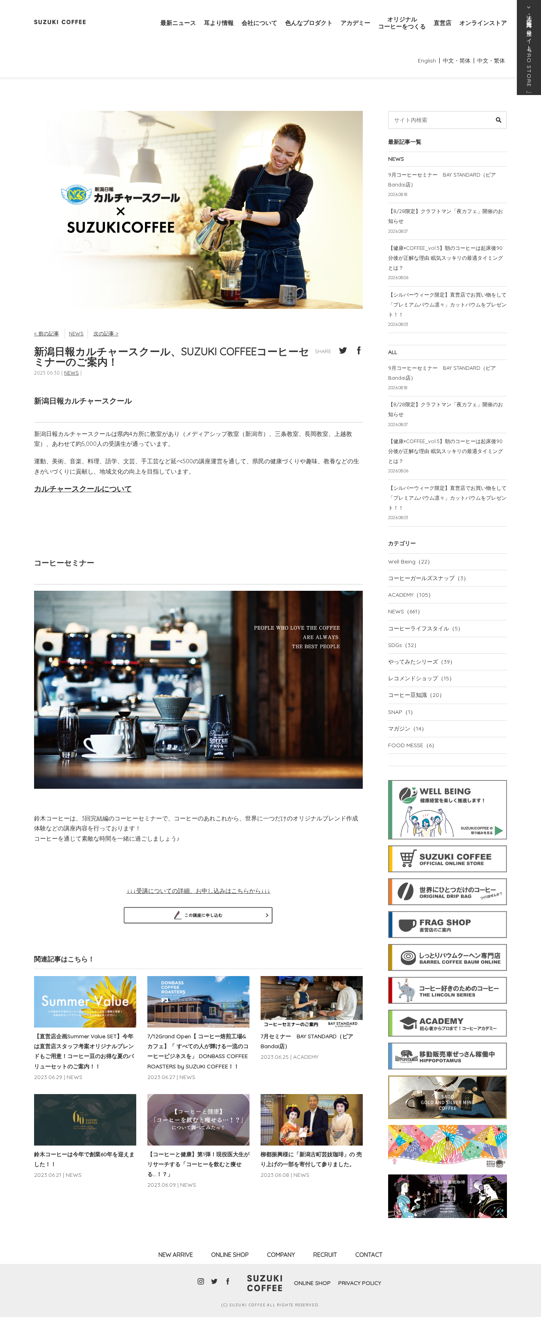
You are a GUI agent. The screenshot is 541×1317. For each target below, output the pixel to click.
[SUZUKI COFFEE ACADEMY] (447, 1008)
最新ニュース (178, 23)
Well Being (410, 561)
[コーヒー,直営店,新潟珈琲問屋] (447, 910)
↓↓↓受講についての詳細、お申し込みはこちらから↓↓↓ (198, 890)
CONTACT (369, 1254)
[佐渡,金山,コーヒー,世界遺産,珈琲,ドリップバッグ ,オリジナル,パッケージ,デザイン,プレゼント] (447, 1074)
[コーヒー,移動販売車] (447, 1041)
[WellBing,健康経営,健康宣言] (447, 778)
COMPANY (281, 1254)
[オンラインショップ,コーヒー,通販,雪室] (447, 844)
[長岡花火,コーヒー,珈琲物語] (447, 1123)
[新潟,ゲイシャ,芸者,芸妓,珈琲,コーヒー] (447, 1173)
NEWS (76, 333)
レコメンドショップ (421, 678)
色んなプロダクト (309, 23)
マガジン (407, 728)
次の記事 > (105, 333)
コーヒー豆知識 (416, 694)
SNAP (402, 712)
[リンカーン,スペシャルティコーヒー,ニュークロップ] (447, 975)
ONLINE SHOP (230, 1254)
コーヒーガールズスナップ (428, 578)
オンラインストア (483, 23)
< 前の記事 (46, 333)
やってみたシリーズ (421, 661)
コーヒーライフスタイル (425, 628)
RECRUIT (325, 1254)
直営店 (442, 23)
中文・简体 (457, 60)
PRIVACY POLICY (359, 1283)
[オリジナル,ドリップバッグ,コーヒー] (447, 877)
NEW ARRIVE (175, 1254)
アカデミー (355, 23)
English (427, 60)
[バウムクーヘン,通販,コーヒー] (447, 942)
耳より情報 (219, 23)
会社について (259, 23)
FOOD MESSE (412, 745)
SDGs (403, 645)
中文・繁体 (491, 60)
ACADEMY (411, 594)
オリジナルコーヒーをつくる (402, 23)
